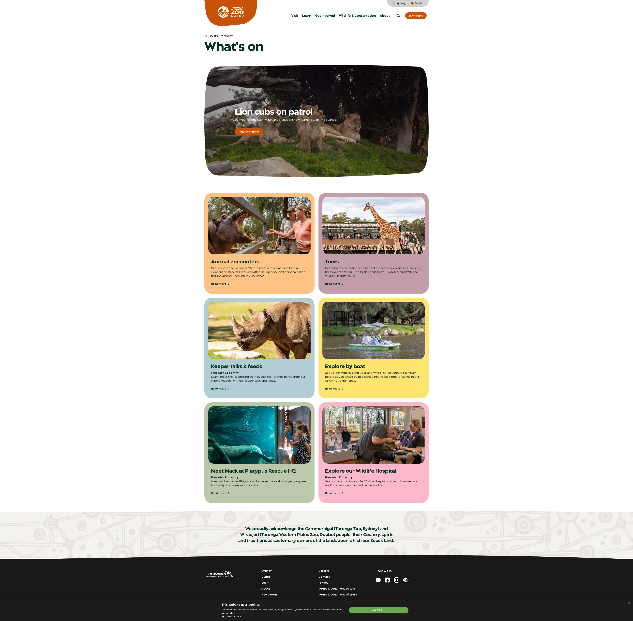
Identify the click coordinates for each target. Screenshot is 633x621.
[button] (398, 16)
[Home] (230, 13)
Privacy (323, 582)
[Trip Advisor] (405, 580)
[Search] (625, 6)
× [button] (629, 603)
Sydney (401, 3)
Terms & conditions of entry (337, 594)
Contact (324, 576)
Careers (323, 570)
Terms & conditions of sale (336, 588)
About (385, 15)
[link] (616, 6)
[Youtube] (378, 580)
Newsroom (269, 594)
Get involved (325, 15)
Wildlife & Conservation (357, 15)
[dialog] (316, 610)
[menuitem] (294, 15)
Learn (306, 15)
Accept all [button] (378, 610)
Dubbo (419, 3)
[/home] (205, 35)
